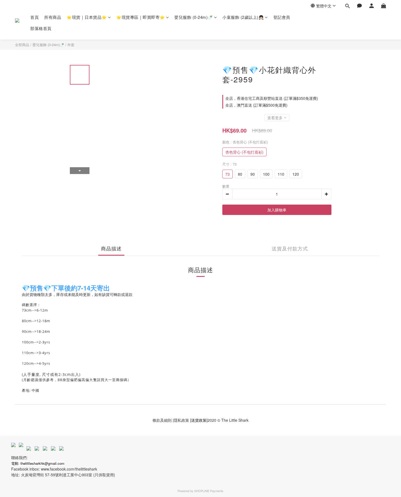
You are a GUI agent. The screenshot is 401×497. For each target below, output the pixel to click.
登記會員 (281, 17)
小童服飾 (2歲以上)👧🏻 (243, 17)
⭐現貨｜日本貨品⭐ (87, 17)
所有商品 (52, 17)
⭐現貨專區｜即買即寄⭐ (140, 17)
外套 (70, 44)
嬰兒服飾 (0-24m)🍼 (193, 17)
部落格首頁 (41, 28)
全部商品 (22, 44)
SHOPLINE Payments (208, 491)
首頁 (34, 17)
